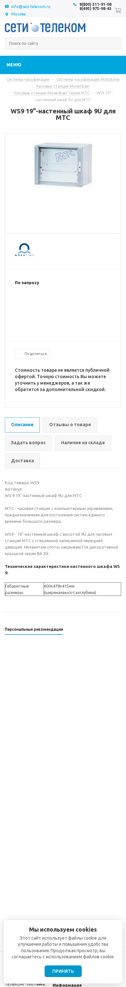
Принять (63, 971)
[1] (18, 303)
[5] (44, 303)
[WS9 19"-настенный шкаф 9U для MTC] (63, 186)
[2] (24, 303)
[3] (31, 303)
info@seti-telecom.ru (30, 7)
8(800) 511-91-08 (95, 4)
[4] (37, 303)
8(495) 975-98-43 (95, 8)
